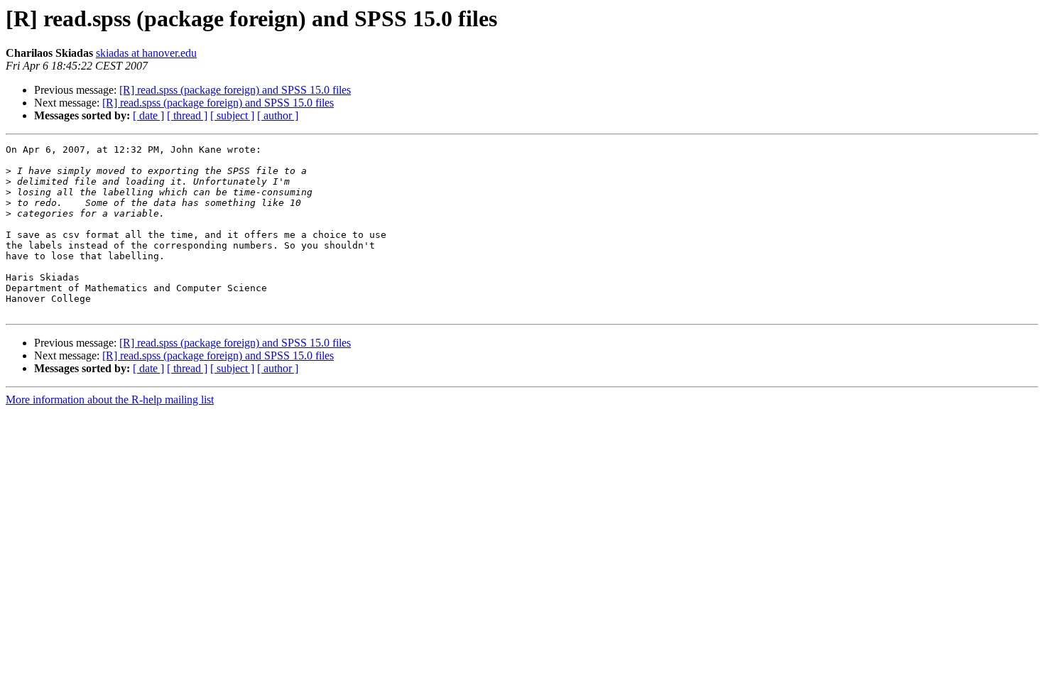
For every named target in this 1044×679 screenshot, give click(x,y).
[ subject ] (232, 115)
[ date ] (148, 115)
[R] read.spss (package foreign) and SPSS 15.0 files (235, 90)
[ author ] (277, 115)
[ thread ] (187, 115)
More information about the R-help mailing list (110, 399)
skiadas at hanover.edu (146, 53)
